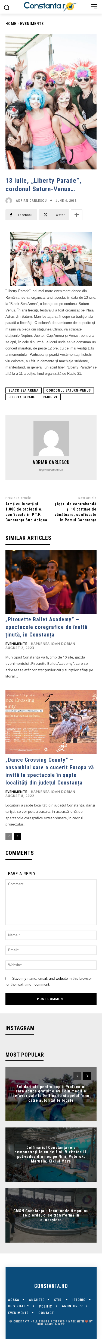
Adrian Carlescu (31, 200)
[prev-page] (8, 836)
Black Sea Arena (23, 390)
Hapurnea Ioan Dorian (53, 643)
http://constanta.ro (51, 469)
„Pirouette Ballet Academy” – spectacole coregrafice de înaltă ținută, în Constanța (46, 627)
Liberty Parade (21, 397)
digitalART (45, 1324)
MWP (61, 1324)
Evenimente (32, 23)
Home (10, 23)
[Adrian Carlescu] (10, 200)
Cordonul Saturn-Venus (68, 390)
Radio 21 (50, 397)
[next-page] (17, 836)
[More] (76, 214)
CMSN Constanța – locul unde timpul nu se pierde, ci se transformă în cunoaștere (51, 1215)
